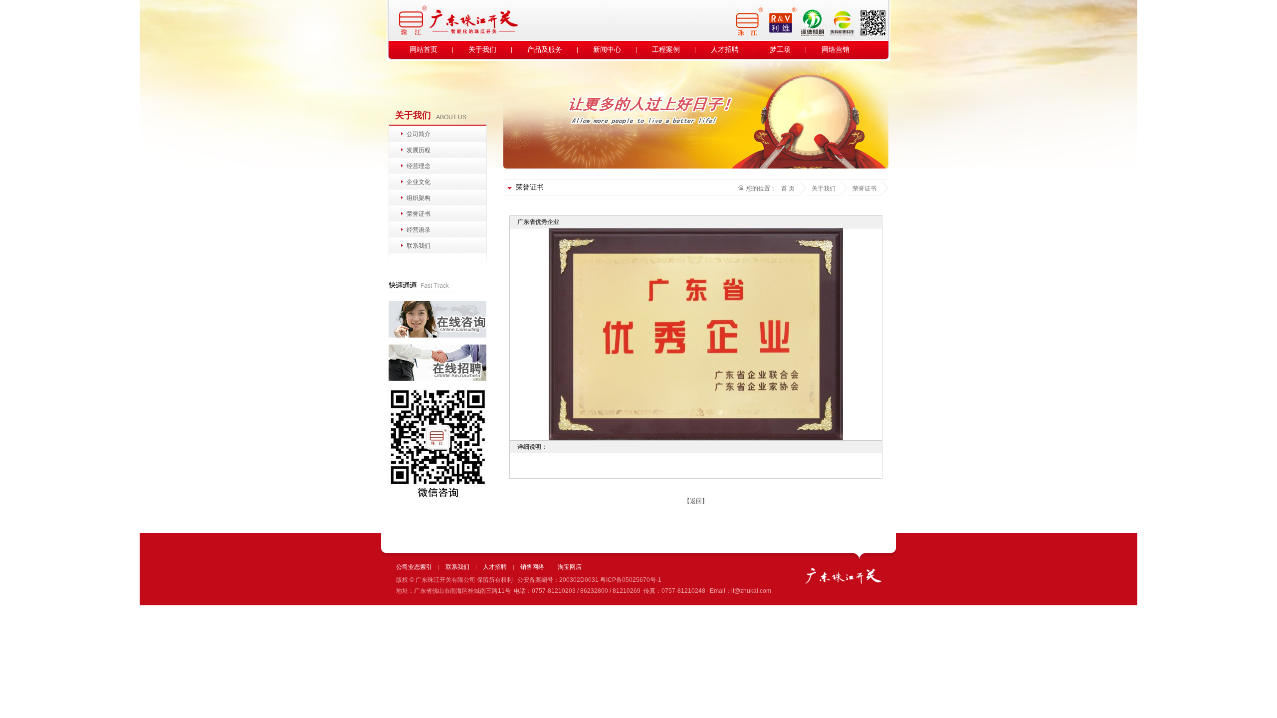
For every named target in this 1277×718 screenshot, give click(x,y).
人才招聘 (725, 49)
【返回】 (696, 501)
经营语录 (418, 229)
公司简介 (418, 134)
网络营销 (836, 49)
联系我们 (418, 245)
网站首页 (423, 49)
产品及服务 (544, 49)
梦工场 (780, 49)
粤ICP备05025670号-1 (630, 579)
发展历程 (418, 150)
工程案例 (666, 49)
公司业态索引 (414, 566)
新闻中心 (607, 49)
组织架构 (418, 197)
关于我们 (482, 49)
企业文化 (418, 182)
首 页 (788, 188)
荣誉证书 (418, 213)
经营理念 (418, 166)
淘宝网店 (570, 566)
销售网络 (532, 566)
